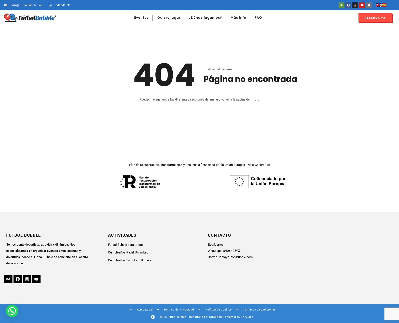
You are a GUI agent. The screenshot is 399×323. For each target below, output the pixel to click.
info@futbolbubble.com (236, 257)
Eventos (141, 17)
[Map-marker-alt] (369, 5)
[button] (12, 311)
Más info (238, 17)
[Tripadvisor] (341, 5)
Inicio (255, 99)
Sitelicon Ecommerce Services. (231, 316)
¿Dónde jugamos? (205, 17)
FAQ (258, 17)
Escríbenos (216, 244)
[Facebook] (348, 5)
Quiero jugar (168, 17)
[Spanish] (384, 5)
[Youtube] (362, 5)
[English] (378, 5)
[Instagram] (355, 5)
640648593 (231, 251)
